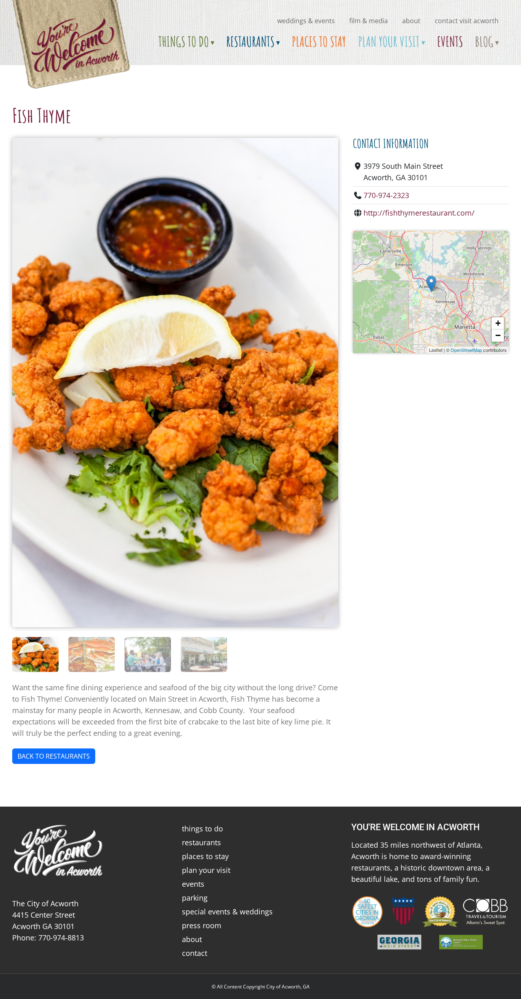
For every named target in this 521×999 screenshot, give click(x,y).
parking (195, 898)
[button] (431, 283)
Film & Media (368, 20)
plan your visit (206, 870)
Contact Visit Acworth (467, 20)
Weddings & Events (306, 20)
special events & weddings (227, 911)
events (193, 884)
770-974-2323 (386, 195)
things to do (202, 828)
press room (201, 925)
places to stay (205, 856)
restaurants (201, 842)
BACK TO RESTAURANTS (54, 756)
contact (194, 953)
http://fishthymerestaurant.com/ (419, 213)
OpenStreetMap (466, 350)
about (411, 20)
